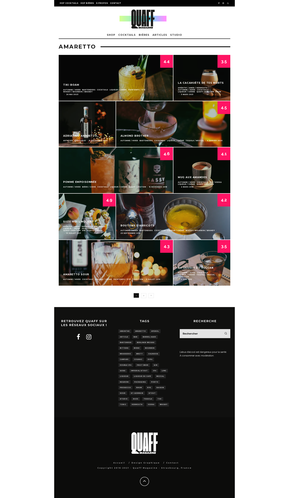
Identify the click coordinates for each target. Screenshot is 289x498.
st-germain (137, 393)
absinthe (125, 331)
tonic (123, 404)
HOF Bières (87, 3)
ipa (154, 370)
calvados (153, 354)
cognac (138, 359)
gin (155, 365)
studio (124, 399)
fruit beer (142, 365)
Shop (111, 34)
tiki (160, 399)
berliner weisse (146, 342)
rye (149, 387)
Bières (144, 34)
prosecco (125, 387)
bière (137, 348)
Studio (176, 34)
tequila (148, 399)
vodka (151, 404)
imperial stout (139, 370)
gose (123, 370)
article (124, 337)
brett (139, 354)
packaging (140, 382)
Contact (115, 3)
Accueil (119, 463)
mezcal (160, 376)
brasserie (125, 354)
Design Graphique (146, 463)
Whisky (163, 404)
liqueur (124, 376)
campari (124, 359)
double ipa (126, 365)
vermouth (137, 404)
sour (123, 393)
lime (164, 370)
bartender (126, 342)
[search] (225, 333)
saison (160, 387)
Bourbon (150, 348)
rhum (139, 387)
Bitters (124, 348)
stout (152, 393)
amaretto (140, 331)
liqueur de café (142, 376)
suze (135, 399)
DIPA (150, 359)
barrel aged (149, 337)
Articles (159, 34)
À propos (102, 3)
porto (154, 382)
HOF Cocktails (69, 3)
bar (135, 337)
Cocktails (127, 34)
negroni (124, 382)
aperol (155, 331)
